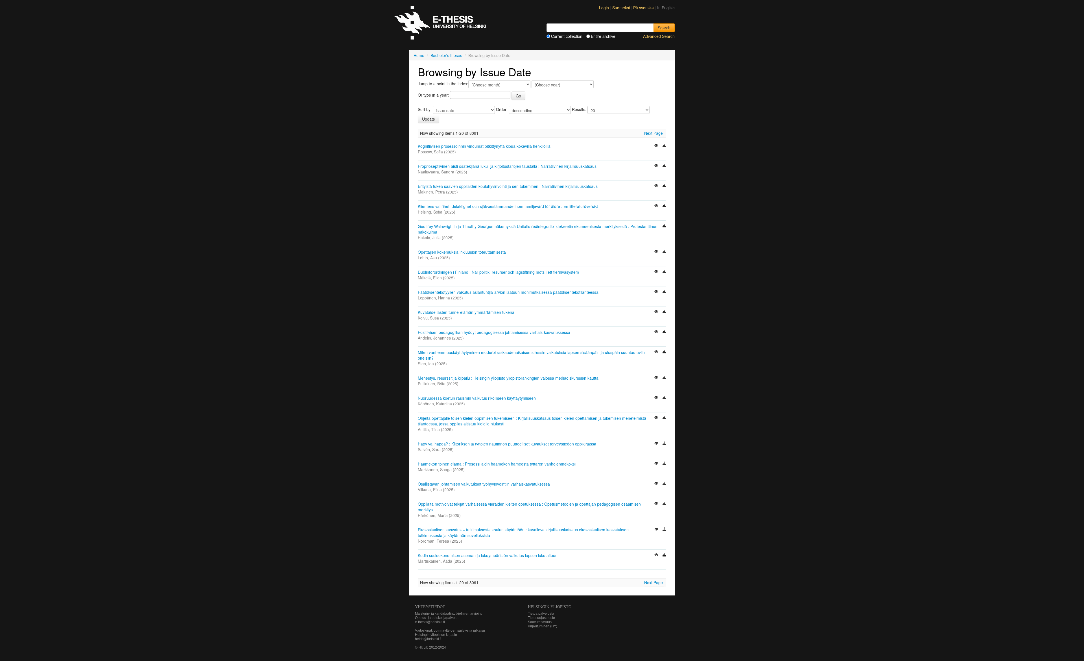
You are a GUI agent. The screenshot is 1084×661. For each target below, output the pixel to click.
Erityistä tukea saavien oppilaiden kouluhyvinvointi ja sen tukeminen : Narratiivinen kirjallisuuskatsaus (508, 186)
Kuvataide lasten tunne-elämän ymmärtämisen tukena (466, 312)
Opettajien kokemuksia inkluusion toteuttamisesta (462, 252)
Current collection (566, 36)
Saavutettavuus (540, 622)
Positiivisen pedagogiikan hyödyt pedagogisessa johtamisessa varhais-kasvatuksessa (494, 332)
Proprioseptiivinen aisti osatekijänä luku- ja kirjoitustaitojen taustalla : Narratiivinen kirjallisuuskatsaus (507, 166)
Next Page (653, 133)
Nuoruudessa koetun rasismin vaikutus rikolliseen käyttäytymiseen (477, 398)
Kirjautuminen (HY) (542, 626)
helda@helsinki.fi (428, 639)
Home (419, 55)
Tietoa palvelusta (541, 614)
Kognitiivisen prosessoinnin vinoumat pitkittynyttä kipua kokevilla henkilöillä (484, 146)
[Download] (664, 146)
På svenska (644, 7)
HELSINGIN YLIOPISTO (549, 606)
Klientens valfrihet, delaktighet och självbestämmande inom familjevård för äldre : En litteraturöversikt (508, 206)
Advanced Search (659, 36)
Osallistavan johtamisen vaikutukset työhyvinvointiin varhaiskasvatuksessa (484, 484)
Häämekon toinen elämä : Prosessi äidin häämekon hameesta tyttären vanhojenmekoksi (497, 464)
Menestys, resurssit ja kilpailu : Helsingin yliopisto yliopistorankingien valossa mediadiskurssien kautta (508, 378)
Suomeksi (621, 7)
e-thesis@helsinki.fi (430, 622)
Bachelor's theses (446, 55)
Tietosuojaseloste (541, 618)
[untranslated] (656, 146)
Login (604, 7)
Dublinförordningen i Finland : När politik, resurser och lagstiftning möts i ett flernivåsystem (498, 272)
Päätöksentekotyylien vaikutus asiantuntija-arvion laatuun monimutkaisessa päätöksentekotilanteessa (508, 292)
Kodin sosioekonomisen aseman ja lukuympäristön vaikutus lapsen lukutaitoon (488, 555)
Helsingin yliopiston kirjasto (436, 635)
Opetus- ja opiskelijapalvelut (436, 618)
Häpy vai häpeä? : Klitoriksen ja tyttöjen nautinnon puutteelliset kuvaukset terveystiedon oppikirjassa (507, 444)
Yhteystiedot (430, 606)
